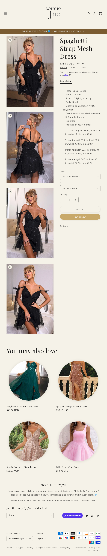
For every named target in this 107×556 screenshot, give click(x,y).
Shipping (63, 67)
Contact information (92, 550)
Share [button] (65, 226)
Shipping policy (95, 548)
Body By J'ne (18, 548)
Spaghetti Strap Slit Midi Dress (71, 406)
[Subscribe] (50, 515)
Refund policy (51, 548)
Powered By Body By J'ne (33, 548)
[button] (5, 13)
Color (62, 171)
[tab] (66, 82)
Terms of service (79, 548)
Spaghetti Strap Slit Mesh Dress (22, 406)
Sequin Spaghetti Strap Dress (21, 467)
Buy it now (80, 216)
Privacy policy (64, 548)
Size (62, 183)
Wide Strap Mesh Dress (67, 467)
